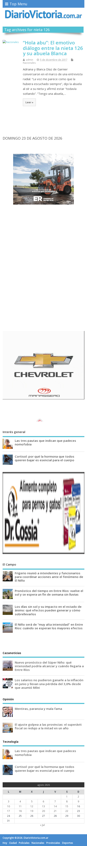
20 (43, 811)
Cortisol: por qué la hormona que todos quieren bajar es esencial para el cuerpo (44, 458)
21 (55, 811)
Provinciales (53, 843)
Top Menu (18, 3)
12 (31, 806)
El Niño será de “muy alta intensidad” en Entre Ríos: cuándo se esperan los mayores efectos (49, 626)
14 (55, 806)
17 (8, 811)
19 (31, 811)
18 (20, 811)
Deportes (67, 843)
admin (29, 59)
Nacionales (29, 63)
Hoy (5, 843)
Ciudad (13, 843)
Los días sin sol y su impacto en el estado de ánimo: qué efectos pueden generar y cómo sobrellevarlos (48, 610)
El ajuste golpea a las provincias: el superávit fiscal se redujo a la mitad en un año (48, 726)
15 (66, 806)
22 (66, 811)
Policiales (24, 843)
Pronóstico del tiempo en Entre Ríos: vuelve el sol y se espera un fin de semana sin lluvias (49, 592)
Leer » (29, 102)
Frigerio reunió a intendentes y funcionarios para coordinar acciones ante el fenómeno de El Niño (49, 576)
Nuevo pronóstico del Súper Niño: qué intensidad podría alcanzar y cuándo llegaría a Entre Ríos (49, 666)
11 (20, 806)
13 (43, 806)
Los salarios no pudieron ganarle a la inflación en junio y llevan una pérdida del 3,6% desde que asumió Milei (49, 683)
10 (8, 806)
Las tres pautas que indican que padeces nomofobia (45, 442)
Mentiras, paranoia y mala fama (38, 709)
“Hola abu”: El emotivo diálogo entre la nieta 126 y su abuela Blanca (53, 48)
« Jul (42, 825)
